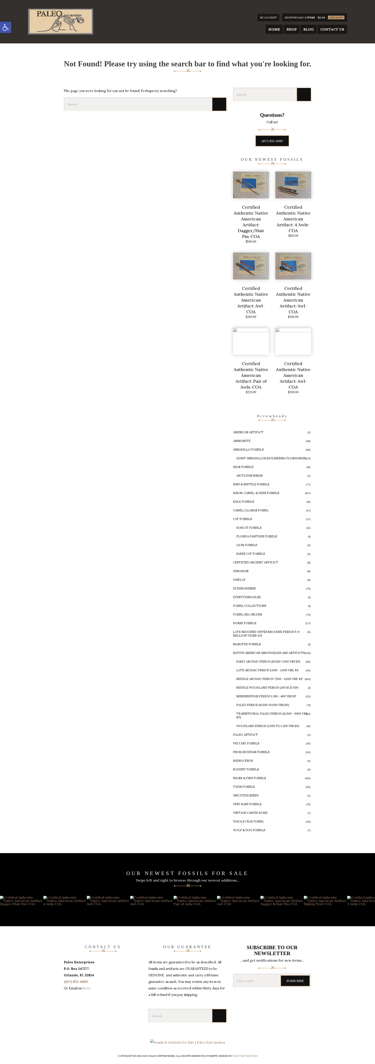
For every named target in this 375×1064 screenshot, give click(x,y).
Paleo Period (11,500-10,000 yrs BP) (262, 705)
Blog (308, 29)
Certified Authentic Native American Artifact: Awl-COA (251, 300)
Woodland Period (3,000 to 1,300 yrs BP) (267, 726)
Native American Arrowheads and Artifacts (269, 653)
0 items (310, 17)
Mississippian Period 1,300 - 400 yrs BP (266, 696)
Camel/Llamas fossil (251, 510)
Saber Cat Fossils (250, 554)
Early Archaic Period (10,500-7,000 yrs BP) (268, 661)
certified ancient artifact (255, 562)
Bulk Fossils (243, 502)
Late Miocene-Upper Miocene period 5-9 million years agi (266, 633)
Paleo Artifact (245, 735)
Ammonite (241, 441)
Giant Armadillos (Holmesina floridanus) (271, 458)
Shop (291, 29)
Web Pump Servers (244, 1055)
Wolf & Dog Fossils (249, 830)
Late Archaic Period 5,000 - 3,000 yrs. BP (267, 670)
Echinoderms (244, 588)
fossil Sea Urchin (247, 614)
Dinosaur (240, 571)
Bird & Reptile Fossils (251, 484)
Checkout (336, 17)
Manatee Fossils (247, 644)
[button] (5, 27)
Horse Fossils (244, 623)
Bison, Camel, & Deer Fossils (256, 493)
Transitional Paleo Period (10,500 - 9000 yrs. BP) (272, 715)
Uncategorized (246, 795)
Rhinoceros (243, 761)
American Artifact (248, 432)
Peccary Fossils (246, 743)
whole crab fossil (248, 821)
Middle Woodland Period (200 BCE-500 (267, 688)
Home (274, 29)
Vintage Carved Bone (250, 813)
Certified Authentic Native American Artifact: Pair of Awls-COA (251, 375)
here (86, 988)
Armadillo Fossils (248, 450)
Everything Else (247, 597)
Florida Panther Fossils (256, 536)
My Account (268, 17)
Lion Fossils (246, 545)
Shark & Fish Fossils (249, 778)
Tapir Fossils (244, 787)
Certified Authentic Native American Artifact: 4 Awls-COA (293, 218)
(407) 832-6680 (272, 141)
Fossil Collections (249, 606)
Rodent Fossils (246, 769)
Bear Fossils (243, 467)
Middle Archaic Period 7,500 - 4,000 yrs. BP (269, 679)
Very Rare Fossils (247, 804)
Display (239, 580)
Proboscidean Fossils (251, 752)
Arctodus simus (249, 476)
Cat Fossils (242, 519)
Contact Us (332, 29)
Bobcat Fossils (249, 528)
